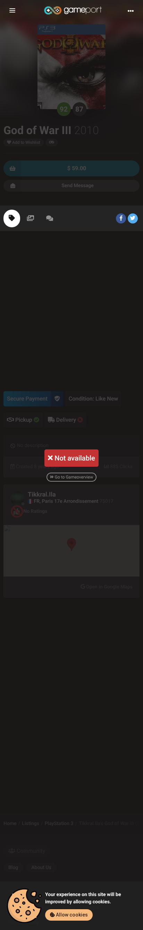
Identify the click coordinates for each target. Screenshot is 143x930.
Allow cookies (71, 915)
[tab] (11, 218)
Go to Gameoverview (73, 477)
